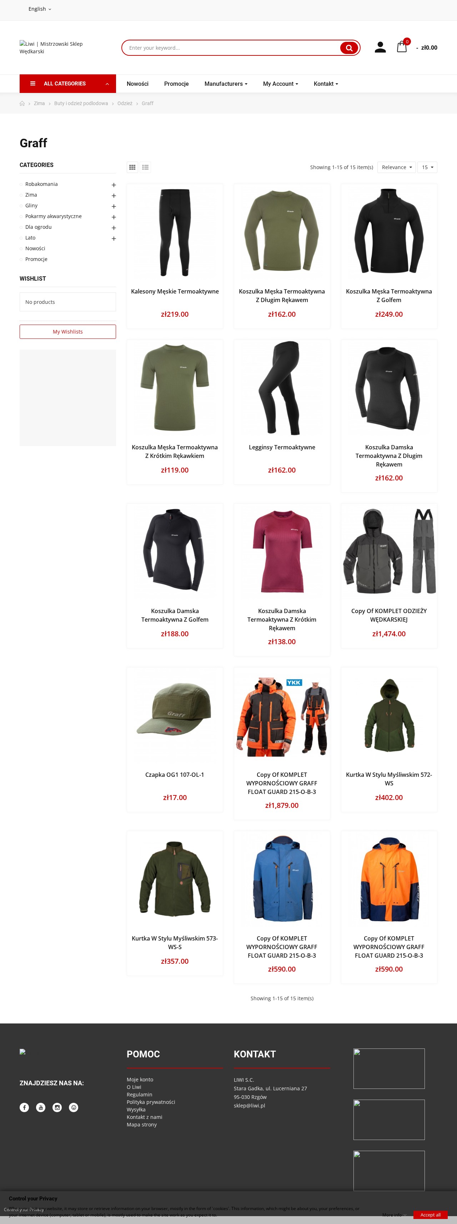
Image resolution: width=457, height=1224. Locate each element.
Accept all (431, 1214)
